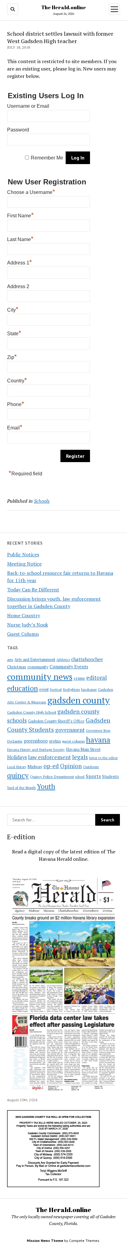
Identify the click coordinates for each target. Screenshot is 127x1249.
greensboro (36, 741)
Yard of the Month (21, 787)
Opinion (71, 766)
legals (80, 757)
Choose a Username (31, 191)
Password (18, 129)
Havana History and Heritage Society (36, 749)
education (22, 688)
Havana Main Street (83, 749)
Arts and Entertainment (34, 659)
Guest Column (23, 634)
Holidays (17, 757)
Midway (34, 766)
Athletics (63, 660)
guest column (73, 741)
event (44, 689)
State (14, 332)
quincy (18, 775)
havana (98, 740)
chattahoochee (87, 659)
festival (56, 689)
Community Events (69, 667)
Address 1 (19, 262)
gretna (55, 741)
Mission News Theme (45, 1240)
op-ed (51, 766)
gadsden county (78, 700)
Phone (15, 403)
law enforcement (49, 757)
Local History (16, 767)
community (37, 667)
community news (39, 676)
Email (15, 427)
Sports (93, 776)
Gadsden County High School (31, 712)
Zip (12, 356)
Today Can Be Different (33, 589)
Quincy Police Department (52, 776)
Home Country (23, 615)
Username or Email (28, 106)
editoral (96, 677)
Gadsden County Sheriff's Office (56, 721)
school (79, 777)
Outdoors (91, 766)
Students (110, 776)
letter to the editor (103, 758)
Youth (46, 786)
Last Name (20, 238)
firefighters (71, 689)
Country (17, 380)
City (12, 309)
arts (10, 659)
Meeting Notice (24, 563)
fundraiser (89, 689)
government (70, 729)
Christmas (16, 667)
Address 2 (18, 286)
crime (79, 678)
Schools (42, 501)
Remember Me (47, 157)
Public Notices (23, 554)
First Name (20, 215)
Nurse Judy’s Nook (27, 624)
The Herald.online (63, 7)
